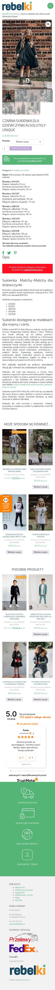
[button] (48, 24)
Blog (17, 897)
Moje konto (20, 887)
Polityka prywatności (24, 890)
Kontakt (18, 900)
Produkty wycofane (20, 170)
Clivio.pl (26, 980)
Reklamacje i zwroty (24, 895)
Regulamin (20, 892)
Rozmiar (6, 141)
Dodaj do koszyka (20, 148)
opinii (35, 717)
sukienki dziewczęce (33, 270)
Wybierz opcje (40, 487)
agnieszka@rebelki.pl (17, 924)
